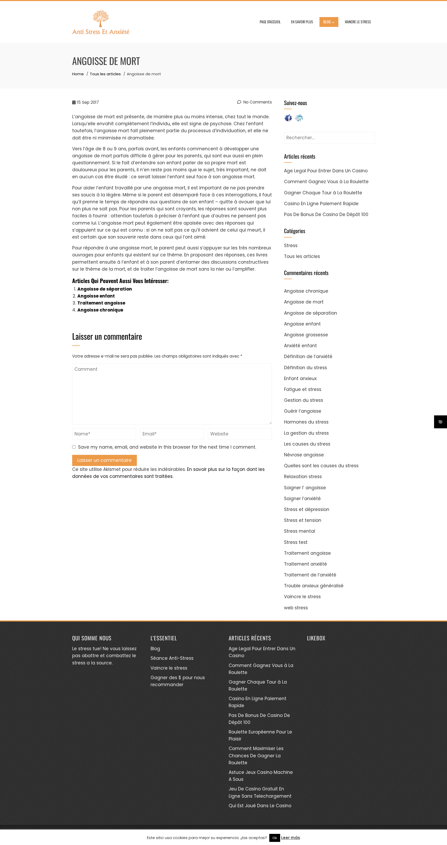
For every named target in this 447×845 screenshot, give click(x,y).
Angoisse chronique (100, 310)
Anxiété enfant (300, 346)
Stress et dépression (306, 509)
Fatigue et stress (302, 389)
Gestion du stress (303, 400)
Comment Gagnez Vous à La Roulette (326, 182)
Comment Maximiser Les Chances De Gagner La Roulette (256, 755)
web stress (296, 608)
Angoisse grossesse (306, 335)
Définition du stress (305, 368)
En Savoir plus (302, 21)
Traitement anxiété (305, 564)
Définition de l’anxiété (308, 356)
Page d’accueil (270, 21)
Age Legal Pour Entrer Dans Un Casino (326, 171)
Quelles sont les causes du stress (321, 466)
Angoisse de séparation (104, 289)
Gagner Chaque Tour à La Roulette (323, 193)
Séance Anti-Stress (172, 658)
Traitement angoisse (101, 303)
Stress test (296, 542)
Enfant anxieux (300, 378)
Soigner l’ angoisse (305, 488)
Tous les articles (302, 256)
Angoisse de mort (304, 302)
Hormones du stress (306, 422)
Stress (290, 245)
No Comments (257, 102)
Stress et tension (302, 520)
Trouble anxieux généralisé (314, 586)
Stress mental (299, 531)
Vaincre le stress (358, 21)
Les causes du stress (307, 444)
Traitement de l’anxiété (310, 575)
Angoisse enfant (96, 296)
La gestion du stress (306, 433)
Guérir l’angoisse (302, 411)
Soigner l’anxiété (302, 498)
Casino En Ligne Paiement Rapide (321, 204)
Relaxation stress (303, 476)
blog (327, 21)
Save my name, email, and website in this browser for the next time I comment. (167, 447)
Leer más (290, 837)
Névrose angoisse (304, 455)
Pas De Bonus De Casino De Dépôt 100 (326, 214)
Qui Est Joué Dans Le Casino (260, 806)
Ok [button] (274, 837)
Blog (155, 649)
